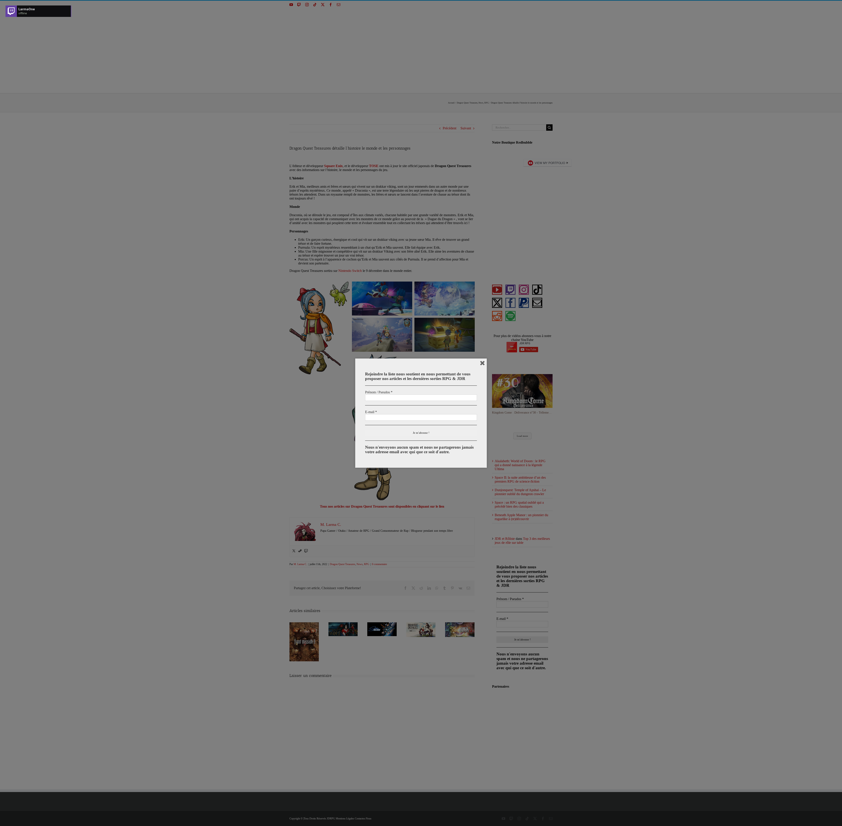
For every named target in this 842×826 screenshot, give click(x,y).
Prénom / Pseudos (378, 392)
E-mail (371, 412)
